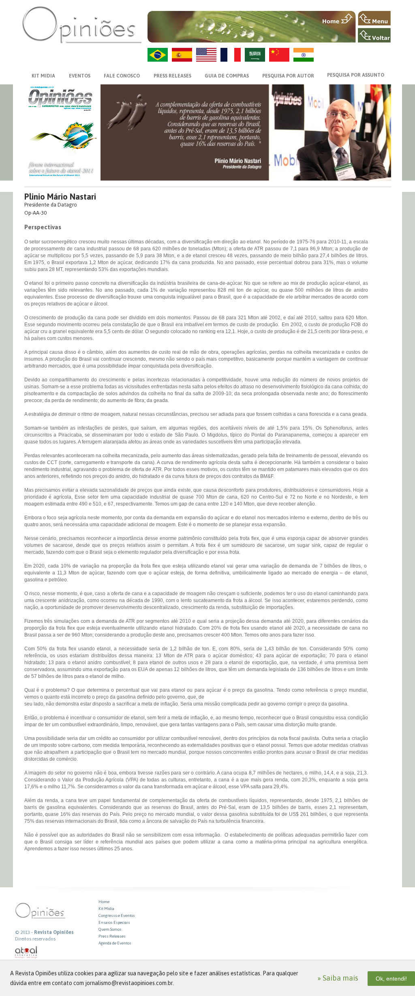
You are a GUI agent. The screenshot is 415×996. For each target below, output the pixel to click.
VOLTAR (374, 35)
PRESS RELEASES (172, 76)
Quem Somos (110, 929)
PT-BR (158, 55)
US (206, 55)
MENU (374, 18)
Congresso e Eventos (116, 915)
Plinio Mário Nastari (60, 196)
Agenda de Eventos (114, 943)
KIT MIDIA (43, 76)
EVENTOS (79, 76)
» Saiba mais (337, 978)
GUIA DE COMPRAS (227, 76)
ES (182, 55)
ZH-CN (279, 55)
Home (103, 901)
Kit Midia (106, 908)
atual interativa (26, 952)
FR (230, 55)
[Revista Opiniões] (82, 24)
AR (255, 55)
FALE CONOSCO (122, 76)
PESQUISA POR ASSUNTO (355, 75)
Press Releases (112, 936)
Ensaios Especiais (114, 922)
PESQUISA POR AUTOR (288, 76)
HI (303, 55)
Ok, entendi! (391, 978)
